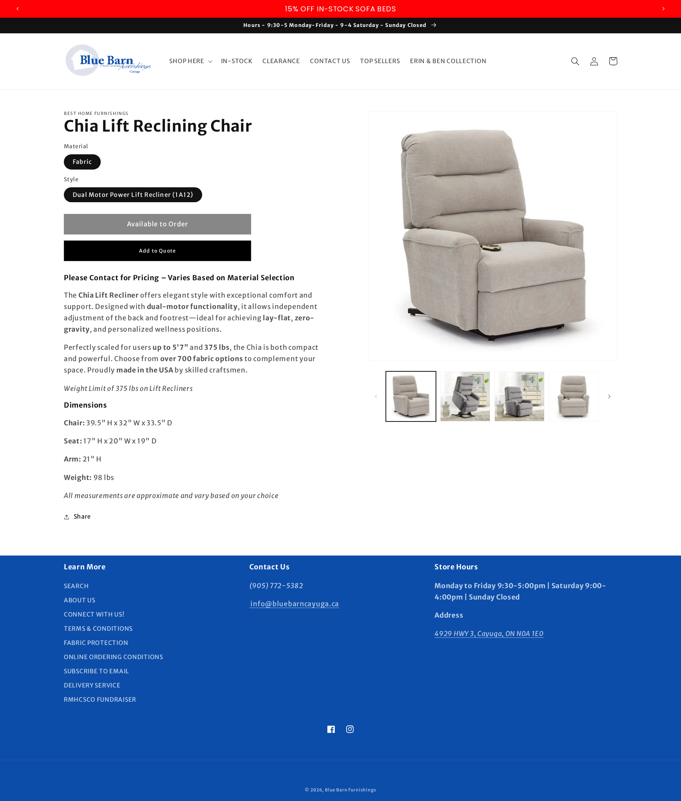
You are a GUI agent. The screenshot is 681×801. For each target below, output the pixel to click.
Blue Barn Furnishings (350, 789)
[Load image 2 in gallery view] (465, 396)
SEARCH (76, 586)
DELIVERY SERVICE (92, 685)
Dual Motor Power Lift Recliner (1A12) (133, 195)
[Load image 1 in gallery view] (411, 396)
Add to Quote (157, 251)
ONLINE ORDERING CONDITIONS (113, 657)
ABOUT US (79, 600)
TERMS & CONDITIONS (98, 628)
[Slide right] (609, 396)
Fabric (82, 162)
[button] (190, 61)
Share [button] (82, 516)
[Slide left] (376, 396)
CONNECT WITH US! (94, 614)
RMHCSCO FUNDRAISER (100, 699)
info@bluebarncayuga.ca (294, 604)
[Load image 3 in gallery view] (519, 396)
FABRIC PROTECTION (96, 643)
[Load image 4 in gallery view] (574, 396)
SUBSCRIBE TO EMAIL (96, 671)
